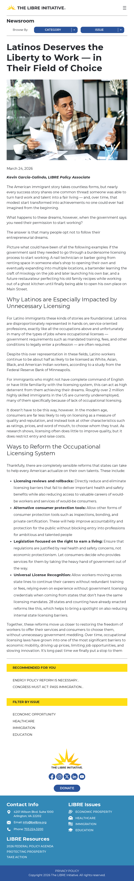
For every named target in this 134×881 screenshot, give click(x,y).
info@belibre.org (34, 822)
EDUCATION (84, 830)
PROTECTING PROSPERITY (26, 851)
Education (22, 735)
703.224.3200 (33, 829)
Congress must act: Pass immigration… (48, 687)
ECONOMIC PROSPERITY (93, 812)
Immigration (24, 728)
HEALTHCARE (85, 818)
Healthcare (24, 721)
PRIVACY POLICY (67, 871)
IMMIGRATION (85, 824)
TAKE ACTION (17, 857)
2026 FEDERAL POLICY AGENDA (30, 846)
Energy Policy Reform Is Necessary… (46, 680)
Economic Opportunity (34, 714)
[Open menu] (124, 8)
